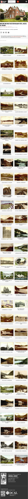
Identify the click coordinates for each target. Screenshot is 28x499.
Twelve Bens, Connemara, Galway (7, 111)
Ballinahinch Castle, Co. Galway (7, 408)
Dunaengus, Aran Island (7, 210)
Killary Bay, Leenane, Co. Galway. (7, 422)
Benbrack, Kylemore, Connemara (21, 436)
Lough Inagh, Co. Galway (7, 182)
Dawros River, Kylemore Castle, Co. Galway (7, 168)
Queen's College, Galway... (7, 97)
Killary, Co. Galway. (21, 196)
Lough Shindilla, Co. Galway (21, 338)
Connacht (1, 26)
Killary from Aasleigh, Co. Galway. (21, 224)
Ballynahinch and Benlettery (21, 168)
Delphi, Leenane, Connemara (7, 323)
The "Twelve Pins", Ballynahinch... (21, 309)
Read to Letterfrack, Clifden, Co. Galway (7, 253)
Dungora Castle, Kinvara (21, 380)
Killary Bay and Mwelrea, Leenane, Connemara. (7, 224)
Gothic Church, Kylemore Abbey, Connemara (7, 196)
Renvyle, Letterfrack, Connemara (7, 126)
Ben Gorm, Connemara (21, 83)
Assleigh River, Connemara (21, 451)
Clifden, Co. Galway (7, 55)
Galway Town (10, 26)
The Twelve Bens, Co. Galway (21, 154)
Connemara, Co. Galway (7, 309)
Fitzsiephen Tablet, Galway (7, 239)
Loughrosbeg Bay (7, 83)
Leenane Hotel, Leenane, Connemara (7, 338)
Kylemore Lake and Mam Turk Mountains (21, 352)
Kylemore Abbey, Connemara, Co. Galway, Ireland (7, 139)
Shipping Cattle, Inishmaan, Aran (21, 323)
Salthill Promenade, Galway (21, 210)
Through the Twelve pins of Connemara (21, 97)
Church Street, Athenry (21, 267)
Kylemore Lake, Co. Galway (7, 465)
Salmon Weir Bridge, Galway (21, 111)
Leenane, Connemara (21, 182)
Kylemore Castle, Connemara (21, 239)
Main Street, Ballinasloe (7, 451)
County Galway (5, 26)
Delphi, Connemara (21, 422)
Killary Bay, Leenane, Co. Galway (7, 394)
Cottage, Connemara (6, 154)
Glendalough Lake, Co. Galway (7, 281)
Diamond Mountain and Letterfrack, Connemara (7, 69)
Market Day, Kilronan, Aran (21, 140)
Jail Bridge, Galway (21, 55)
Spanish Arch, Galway (21, 69)
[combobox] (12, 1)
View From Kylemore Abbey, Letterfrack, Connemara (21, 295)
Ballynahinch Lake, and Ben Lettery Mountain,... (21, 465)
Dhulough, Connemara (7, 380)
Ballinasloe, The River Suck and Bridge (7, 267)
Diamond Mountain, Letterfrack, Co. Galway (21, 394)
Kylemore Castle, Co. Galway (21, 281)
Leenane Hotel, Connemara (21, 253)
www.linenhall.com (12, 481)
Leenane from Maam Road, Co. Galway (6, 366)
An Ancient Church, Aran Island (7, 295)
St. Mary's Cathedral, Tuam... (7, 352)
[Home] (1, 1)
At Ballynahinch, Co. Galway (21, 126)
